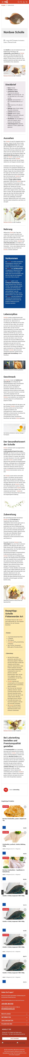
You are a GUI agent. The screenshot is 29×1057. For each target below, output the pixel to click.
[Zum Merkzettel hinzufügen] (25, 806)
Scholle (22, 53)
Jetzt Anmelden (14, 1038)
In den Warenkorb (4, 827)
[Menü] (2, 1)
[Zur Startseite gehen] (6, 2)
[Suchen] (18, 1)
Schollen (18, 158)
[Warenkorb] (26, 1)
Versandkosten (6, 1053)
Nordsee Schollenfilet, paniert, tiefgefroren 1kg (14, 819)
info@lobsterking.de (8, 1009)
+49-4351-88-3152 (7, 1004)
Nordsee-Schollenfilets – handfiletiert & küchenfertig (13, 870)
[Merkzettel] (21, 1)
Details (4, 853)
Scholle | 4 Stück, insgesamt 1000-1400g (13, 895)
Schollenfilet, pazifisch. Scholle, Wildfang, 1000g (14, 845)
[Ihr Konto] (24, 1)
